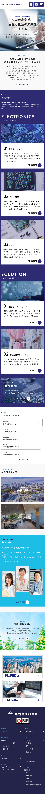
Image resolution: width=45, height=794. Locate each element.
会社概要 (28, 743)
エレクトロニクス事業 (9, 743)
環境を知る (29, 782)
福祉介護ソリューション (10, 749)
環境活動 (28, 752)
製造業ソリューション (9, 746)
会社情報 (28, 738)
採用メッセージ (30, 773)
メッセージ (5, 730)
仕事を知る (29, 776)
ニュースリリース (30, 730)
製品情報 (4, 756)
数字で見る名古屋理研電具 (33, 785)
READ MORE (20, 84)
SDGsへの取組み (29, 759)
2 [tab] (21, 48)
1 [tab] (17, 48)
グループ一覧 (29, 749)
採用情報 (31, 4)
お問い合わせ (5, 765)
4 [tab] (28, 48)
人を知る (28, 779)
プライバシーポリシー (9, 770)
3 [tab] (24, 48)
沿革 (27, 746)
